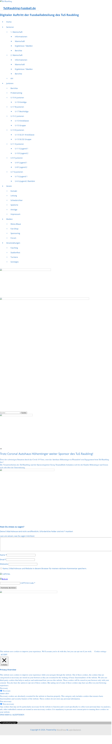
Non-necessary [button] (6, 701)
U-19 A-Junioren (17, 97)
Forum (13, 238)
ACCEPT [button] (4, 654)
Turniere (14, 257)
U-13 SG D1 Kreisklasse (24, 134)
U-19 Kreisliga (20, 102)
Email (2, 559)
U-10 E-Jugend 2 (21, 153)
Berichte (18, 50)
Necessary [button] (4, 688)
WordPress (61, 729)
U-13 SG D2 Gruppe (23, 139)
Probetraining (16, 93)
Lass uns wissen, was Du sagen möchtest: (17, 536)
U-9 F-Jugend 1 (21, 162)
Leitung (14, 195)
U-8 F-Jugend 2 (21, 167)
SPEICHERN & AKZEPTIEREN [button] (12, 714)
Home (9, 22)
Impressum (15, 214)
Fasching (14, 248)
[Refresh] (4, 579)
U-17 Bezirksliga (21, 111)
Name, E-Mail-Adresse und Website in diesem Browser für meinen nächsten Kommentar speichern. (45, 568)
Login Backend (74, 729)
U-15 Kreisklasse (22, 120)
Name (2, 555)
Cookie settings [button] (100, 651)
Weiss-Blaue (16, 224)
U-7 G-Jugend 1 (21, 176)
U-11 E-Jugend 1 (21, 148)
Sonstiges (15, 262)
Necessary (7, 690)
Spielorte (14, 205)
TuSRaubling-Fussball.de (19, 8)
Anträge (14, 209)
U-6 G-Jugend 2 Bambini (25, 181)
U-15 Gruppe (20, 125)
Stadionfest (15, 252)
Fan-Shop (14, 228)
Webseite (4, 564)
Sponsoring (15, 233)
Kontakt (14, 191)
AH (12, 78)
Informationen (21, 36)
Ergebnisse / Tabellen (24, 46)
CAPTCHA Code (27, 583)
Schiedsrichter (17, 200)
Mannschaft (20, 41)
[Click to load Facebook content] (1, 448)
